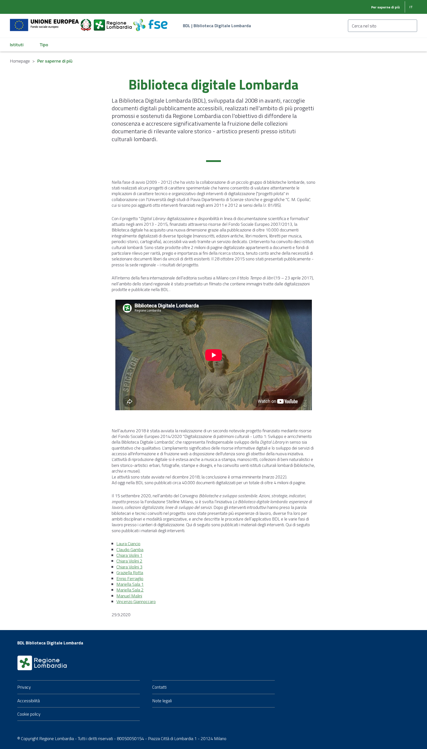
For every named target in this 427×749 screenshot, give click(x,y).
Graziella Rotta (129, 572)
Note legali (162, 700)
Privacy (24, 687)
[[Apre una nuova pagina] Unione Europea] (45, 22)
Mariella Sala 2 (130, 590)
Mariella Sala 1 (130, 584)
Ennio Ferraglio (129, 578)
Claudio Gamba (129, 549)
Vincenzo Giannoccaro (136, 601)
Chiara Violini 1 (129, 555)
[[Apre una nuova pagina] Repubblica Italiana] (86, 22)
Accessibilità (28, 700)
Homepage (20, 61)
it (411, 6)
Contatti (159, 687)
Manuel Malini (129, 595)
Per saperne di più (385, 7)
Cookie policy (29, 714)
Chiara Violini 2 (129, 561)
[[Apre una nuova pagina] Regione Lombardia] (113, 22)
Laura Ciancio (128, 543)
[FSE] (150, 22)
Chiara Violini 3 (129, 567)
